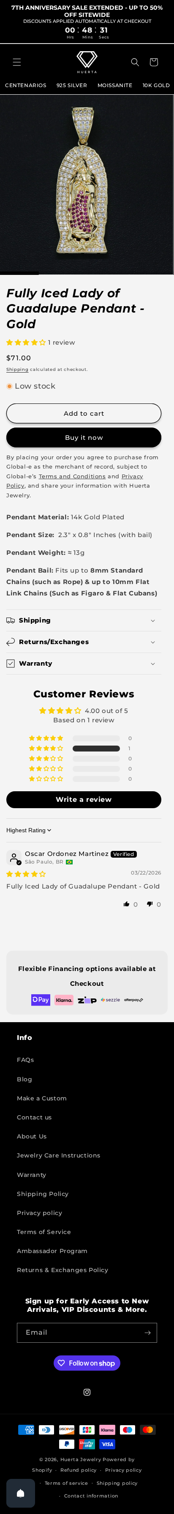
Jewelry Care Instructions (59, 1155)
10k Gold (156, 85)
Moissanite (115, 85)
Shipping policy (117, 1483)
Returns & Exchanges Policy (63, 1270)
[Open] (20, 1493)
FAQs (25, 1060)
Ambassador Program (52, 1251)
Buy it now (84, 437)
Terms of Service (44, 1232)
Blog (24, 1079)
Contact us (34, 1117)
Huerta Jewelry (80, 1459)
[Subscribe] (147, 1333)
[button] (17, 62)
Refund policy (78, 1470)
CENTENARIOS (25, 85)
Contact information (91, 1496)
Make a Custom (42, 1098)
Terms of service (66, 1483)
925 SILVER (72, 85)
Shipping (17, 369)
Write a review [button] (83, 799)
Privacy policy (39, 1213)
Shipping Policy (43, 1194)
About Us (32, 1136)
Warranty (31, 1175)
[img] (26, 874)
